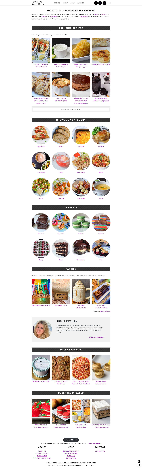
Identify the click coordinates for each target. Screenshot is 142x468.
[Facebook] (96, 3)
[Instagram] (104, 3)
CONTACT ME (100, 451)
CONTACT (80, 3)
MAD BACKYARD (95, 443)
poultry (44, 16)
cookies (103, 14)
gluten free (84, 16)
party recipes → (105, 311)
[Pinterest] (100, 3)
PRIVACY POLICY (42, 453)
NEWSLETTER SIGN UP (71, 451)
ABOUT (65, 3)
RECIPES (57, 3)
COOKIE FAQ (71, 458)
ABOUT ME (42, 451)
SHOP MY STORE (71, 453)
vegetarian (53, 16)
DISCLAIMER (42, 456)
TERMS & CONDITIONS (42, 458)
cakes (96, 14)
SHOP (72, 3)
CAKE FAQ (71, 456)
